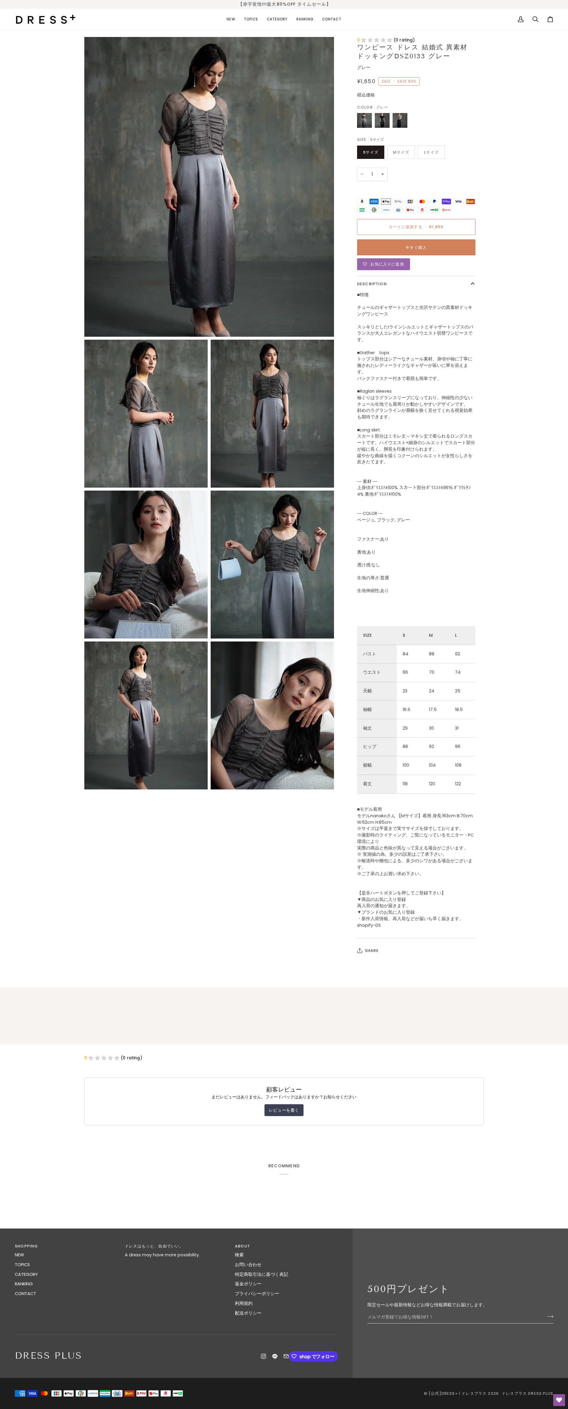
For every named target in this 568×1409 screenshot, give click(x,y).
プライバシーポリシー (257, 1294)
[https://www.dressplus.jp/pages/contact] (286, 1356)
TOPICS (22, 1265)
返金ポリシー (248, 1284)
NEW (19, 1255)
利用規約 (244, 1303)
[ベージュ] (400, 122)
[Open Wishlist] (559, 1400)
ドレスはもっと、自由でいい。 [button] (154, 1246)
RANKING (24, 1284)
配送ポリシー (248, 1313)
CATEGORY (26, 1274)
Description (372, 284)
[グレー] (366, 122)
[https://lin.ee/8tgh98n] (274, 1356)
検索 (239, 1255)
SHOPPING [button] (26, 1246)
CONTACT (25, 1294)
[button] (251, 19)
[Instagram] (263, 1356)
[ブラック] (384, 122)
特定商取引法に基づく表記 (261, 1274)
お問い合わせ (248, 1265)
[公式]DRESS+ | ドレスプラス (458, 1393)
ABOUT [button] (242, 1246)
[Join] (548, 1316)
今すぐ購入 (416, 247)
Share (372, 950)
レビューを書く (284, 1110)
